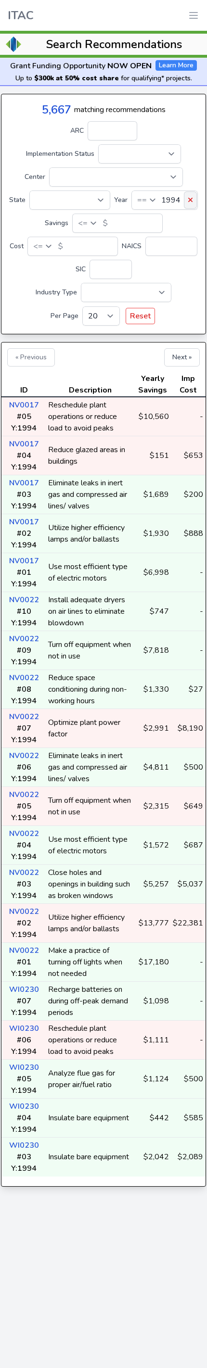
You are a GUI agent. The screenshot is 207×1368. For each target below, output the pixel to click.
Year (121, 199)
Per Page (64, 315)
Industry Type (56, 292)
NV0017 (24, 405)
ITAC (21, 15)
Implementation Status (60, 153)
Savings (56, 223)
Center (35, 176)
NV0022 (24, 600)
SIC (81, 269)
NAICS (132, 246)
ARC (77, 130)
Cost (17, 246)
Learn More (176, 65)
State (17, 199)
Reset (140, 316)
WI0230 (24, 989)
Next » (182, 357)
